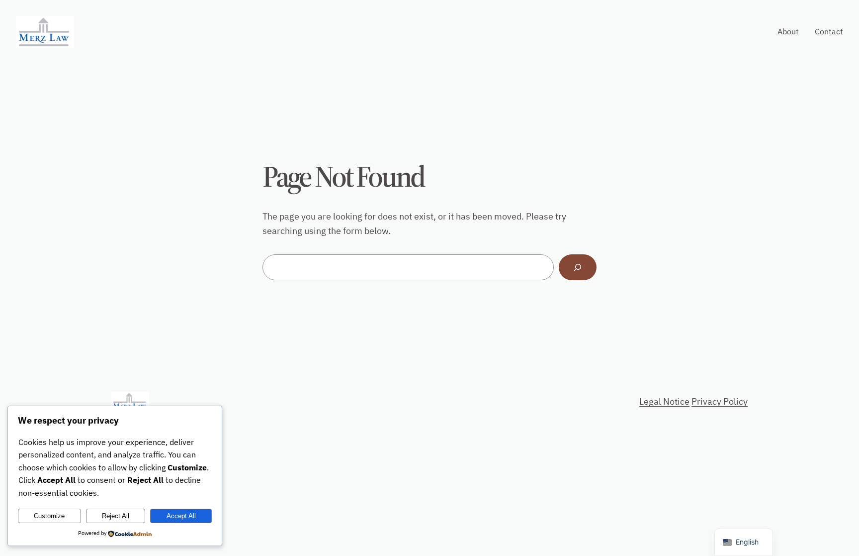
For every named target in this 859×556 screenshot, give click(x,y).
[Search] (578, 267)
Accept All (181, 516)
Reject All (115, 516)
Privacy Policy (719, 401)
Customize (49, 516)
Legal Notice (664, 401)
